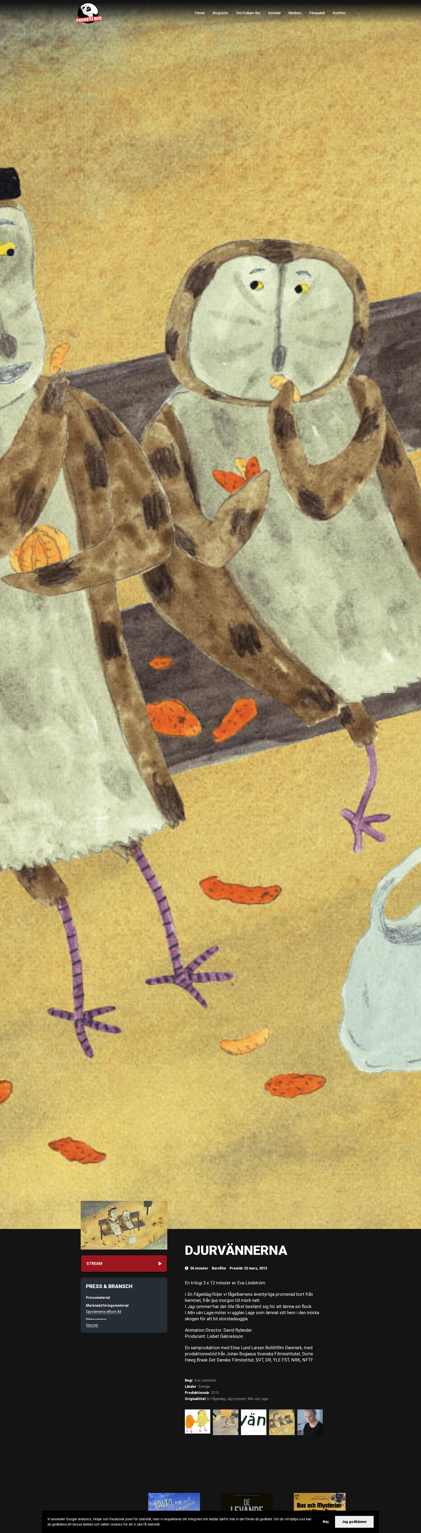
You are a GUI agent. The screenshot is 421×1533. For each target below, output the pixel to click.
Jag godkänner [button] (354, 1522)
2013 (215, 1393)
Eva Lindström (205, 1380)
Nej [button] (325, 1522)
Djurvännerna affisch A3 (103, 1312)
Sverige (204, 1386)
